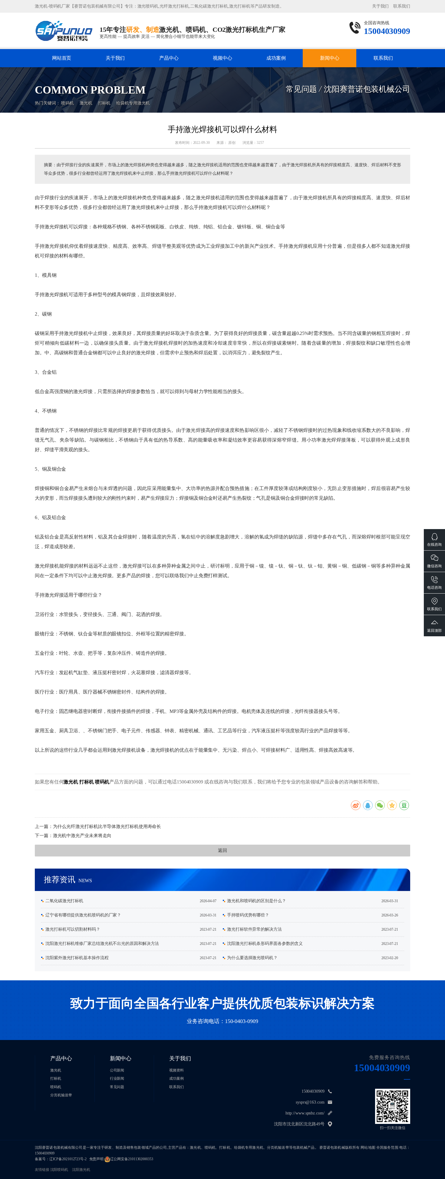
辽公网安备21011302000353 (131, 1159)
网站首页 (61, 58)
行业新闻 (330, 69)
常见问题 (117, 1087)
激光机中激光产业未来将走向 (82, 835)
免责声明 (96, 1159)
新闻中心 (329, 58)
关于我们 (380, 6)
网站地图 (368, 1147)
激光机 (168, 68)
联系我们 (401, 6)
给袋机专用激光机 (133, 103)
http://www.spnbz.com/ (305, 1113)
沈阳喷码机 (59, 1169)
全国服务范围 (387, 1147)
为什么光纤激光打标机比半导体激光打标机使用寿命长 (107, 826)
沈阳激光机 (81, 1169)
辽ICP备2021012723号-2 (68, 1159)
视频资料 (176, 1070)
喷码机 (67, 103)
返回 (222, 850)
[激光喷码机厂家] (64, 30)
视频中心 (222, 58)
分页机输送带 (61, 1095)
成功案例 (276, 58)
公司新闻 (329, 68)
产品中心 (169, 58)
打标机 (168, 69)
